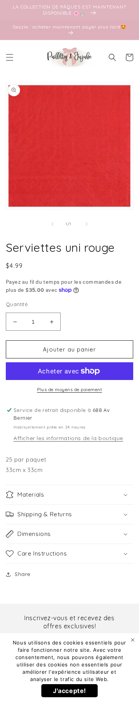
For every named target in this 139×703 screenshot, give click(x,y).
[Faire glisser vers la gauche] (52, 224)
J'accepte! (69, 691)
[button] (9, 57)
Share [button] (23, 574)
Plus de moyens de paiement (69, 389)
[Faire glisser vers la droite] (86, 224)
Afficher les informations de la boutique (68, 438)
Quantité (17, 304)
